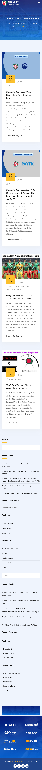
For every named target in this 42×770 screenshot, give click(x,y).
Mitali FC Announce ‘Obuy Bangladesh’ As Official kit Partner (18, 95)
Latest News (13, 86)
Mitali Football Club (16, 761)
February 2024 (7, 528)
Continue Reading (12, 136)
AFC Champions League (17, 286)
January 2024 (6, 533)
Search (5, 439)
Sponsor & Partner (8, 563)
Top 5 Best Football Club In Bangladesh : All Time (19, 493)
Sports (24, 289)
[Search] (38, 575)
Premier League (16, 289)
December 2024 (7, 523)
